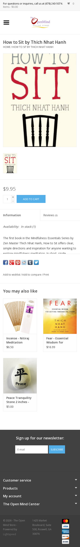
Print (46, 274)
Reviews (50, 215)
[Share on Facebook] (5, 262)
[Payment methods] (65, 521)
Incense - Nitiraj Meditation (17, 340)
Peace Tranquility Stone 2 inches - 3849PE (19, 400)
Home (6, 47)
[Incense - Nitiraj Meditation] (20, 316)
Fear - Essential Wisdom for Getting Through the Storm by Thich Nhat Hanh (58, 340)
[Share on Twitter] (36, 262)
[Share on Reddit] (24, 262)
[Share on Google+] (11, 262)
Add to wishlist (11, 274)
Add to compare (32, 274)
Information (12, 215)
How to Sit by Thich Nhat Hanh (32, 47)
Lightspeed (9, 534)
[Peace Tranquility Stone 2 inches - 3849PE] (20, 375)
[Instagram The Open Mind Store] (62, 462)
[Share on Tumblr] (30, 262)
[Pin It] (17, 262)
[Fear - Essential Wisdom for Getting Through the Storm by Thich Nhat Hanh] (60, 316)
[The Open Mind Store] (46, 22)
